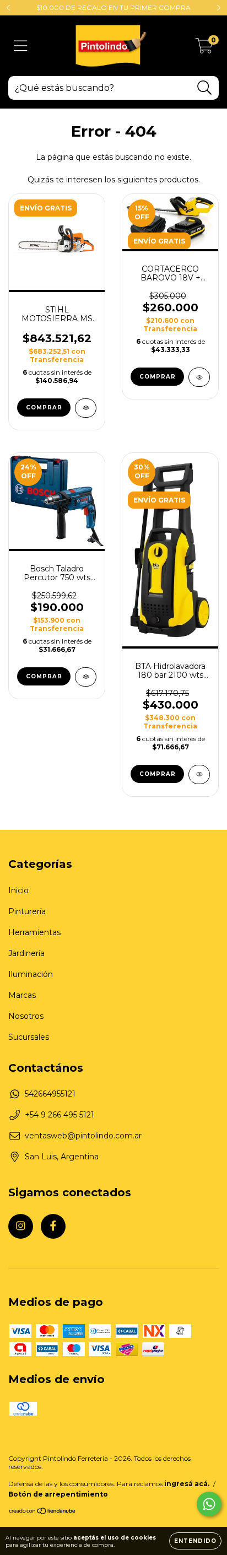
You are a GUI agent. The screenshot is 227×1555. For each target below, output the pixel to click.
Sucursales (28, 1037)
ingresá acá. (186, 1484)
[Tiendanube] (42, 1512)
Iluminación (30, 974)
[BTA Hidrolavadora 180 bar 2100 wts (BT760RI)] (199, 774)
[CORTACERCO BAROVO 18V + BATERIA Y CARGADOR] (199, 377)
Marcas (22, 995)
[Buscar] (205, 88)
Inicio (18, 890)
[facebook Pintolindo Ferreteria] (53, 1226)
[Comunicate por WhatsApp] (209, 1504)
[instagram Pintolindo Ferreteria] (20, 1226)
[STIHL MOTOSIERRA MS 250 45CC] (85, 408)
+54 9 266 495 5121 (59, 1115)
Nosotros (26, 1016)
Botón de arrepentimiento (58, 1494)
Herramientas (34, 932)
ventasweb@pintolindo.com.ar (83, 1136)
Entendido (195, 1541)
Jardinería (26, 953)
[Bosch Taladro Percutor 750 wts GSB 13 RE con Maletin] (85, 677)
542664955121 (50, 1094)
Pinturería (27, 911)
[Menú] (20, 46)
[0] (204, 48)
